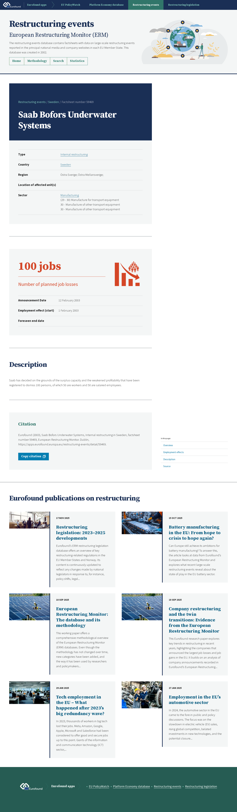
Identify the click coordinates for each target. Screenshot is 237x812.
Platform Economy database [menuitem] (106, 4)
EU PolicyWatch (99, 786)
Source (167, 466)
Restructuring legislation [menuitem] (183, 4)
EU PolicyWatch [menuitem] (70, 4)
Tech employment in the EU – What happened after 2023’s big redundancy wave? (80, 705)
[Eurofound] (31, 786)
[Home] (185, 41)
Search (58, 61)
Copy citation (31, 456)
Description (169, 459)
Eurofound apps (63, 786)
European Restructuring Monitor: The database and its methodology (82, 617)
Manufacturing (69, 195)
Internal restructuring (74, 154)
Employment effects (173, 452)
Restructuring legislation (201, 786)
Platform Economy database (131, 786)
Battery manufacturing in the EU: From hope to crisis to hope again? (195, 532)
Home (16, 61)
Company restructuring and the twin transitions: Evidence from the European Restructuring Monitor (195, 620)
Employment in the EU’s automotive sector (195, 700)
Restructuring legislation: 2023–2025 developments (80, 532)
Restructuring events (32, 102)
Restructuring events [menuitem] (146, 4)
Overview (168, 445)
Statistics (77, 61)
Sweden (53, 102)
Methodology (37, 61)
